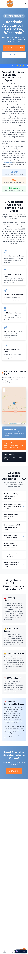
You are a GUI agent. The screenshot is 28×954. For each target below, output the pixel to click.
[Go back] (2, 3)
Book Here (14, 55)
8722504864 (8, 162)
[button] (14, 403)
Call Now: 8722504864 (15, 48)
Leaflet (11, 423)
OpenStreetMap (17, 423)
